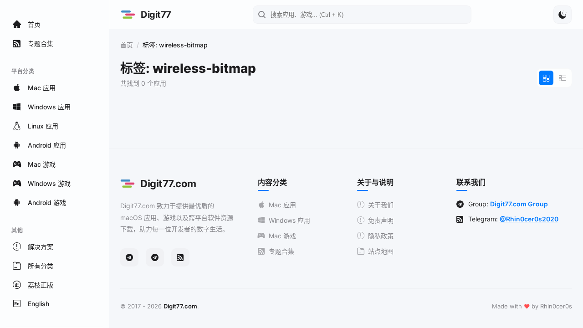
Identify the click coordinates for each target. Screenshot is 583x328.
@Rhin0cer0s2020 (529, 219)
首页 (126, 45)
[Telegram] (129, 257)
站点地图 (381, 251)
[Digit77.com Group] (155, 257)
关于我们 (381, 205)
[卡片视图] (546, 78)
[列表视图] (562, 78)
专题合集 (281, 251)
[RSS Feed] (180, 257)
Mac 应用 (282, 205)
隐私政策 (381, 236)
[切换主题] (562, 14)
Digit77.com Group (519, 204)
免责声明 (381, 220)
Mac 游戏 (282, 236)
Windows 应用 (289, 220)
